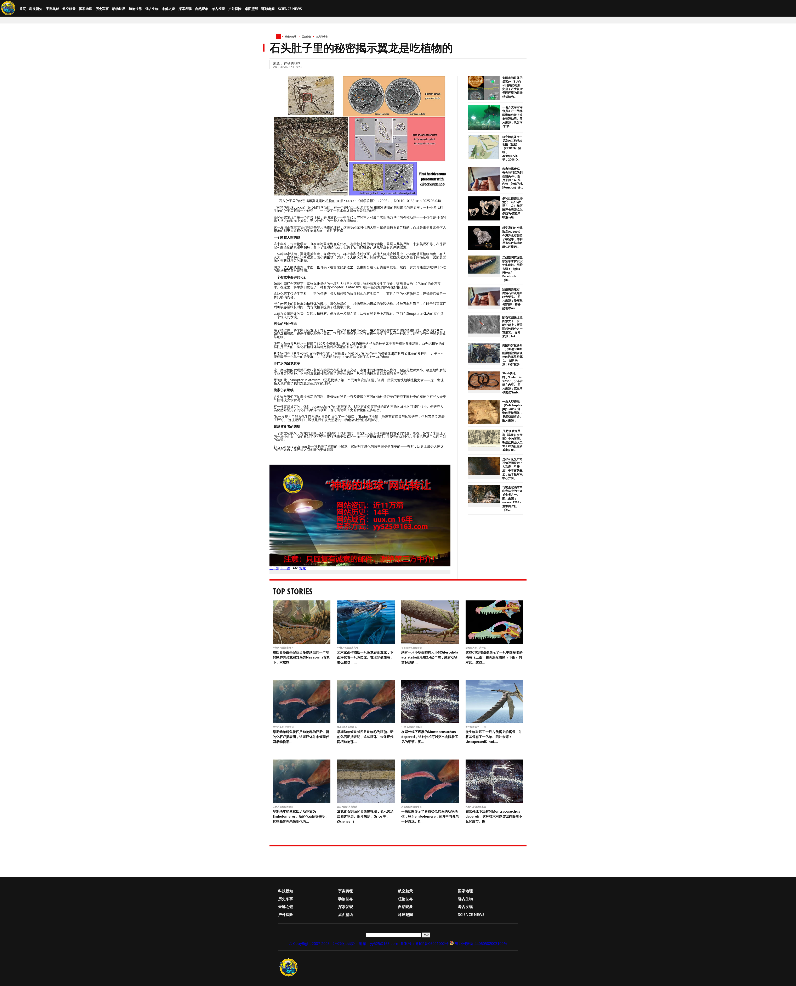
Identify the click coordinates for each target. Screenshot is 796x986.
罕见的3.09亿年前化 (284, 727)
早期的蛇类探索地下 (283, 647)
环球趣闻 (268, 8)
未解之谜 (168, 8)
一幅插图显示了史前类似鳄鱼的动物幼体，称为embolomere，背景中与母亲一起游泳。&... (430, 816)
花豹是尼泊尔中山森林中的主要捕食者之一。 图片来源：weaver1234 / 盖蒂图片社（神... (512, 498)
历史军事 (102, 8)
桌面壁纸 (251, 8)
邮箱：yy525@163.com (378, 943)
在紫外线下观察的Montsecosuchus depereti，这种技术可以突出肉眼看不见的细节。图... (429, 736)
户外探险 (234, 8)
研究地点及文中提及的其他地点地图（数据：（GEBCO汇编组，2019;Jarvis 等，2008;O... (512, 148)
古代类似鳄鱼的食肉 (283, 806)
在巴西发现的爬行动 (412, 647)
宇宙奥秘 (52, 8)
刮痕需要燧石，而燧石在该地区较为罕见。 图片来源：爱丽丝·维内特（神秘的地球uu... (512, 298)
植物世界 (135, 8)
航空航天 (69, 8)
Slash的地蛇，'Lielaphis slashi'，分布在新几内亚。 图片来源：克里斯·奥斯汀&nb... (512, 382)
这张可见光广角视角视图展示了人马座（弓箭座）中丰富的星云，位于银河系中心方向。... (512, 468)
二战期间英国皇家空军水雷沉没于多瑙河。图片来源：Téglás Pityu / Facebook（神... (512, 269)
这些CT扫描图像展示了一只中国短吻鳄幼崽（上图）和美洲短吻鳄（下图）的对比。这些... (494, 657)
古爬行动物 (322, 36)
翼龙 (302, 568)
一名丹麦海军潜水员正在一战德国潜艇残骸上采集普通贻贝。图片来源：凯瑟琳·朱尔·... (512, 116)
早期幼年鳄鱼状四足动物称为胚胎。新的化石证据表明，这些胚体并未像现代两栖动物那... (301, 736)
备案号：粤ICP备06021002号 (424, 943)
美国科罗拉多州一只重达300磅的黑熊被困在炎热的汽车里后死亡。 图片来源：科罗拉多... (512, 354)
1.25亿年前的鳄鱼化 (412, 727)
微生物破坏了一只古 (476, 727)
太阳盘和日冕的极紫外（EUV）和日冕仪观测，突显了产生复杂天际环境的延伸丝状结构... (512, 87)
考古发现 (218, 8)
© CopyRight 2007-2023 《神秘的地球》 (323, 943)
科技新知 (35, 8)
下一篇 (285, 568)
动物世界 (118, 8)
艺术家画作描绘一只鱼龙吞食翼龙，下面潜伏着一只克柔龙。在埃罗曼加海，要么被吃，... (365, 657)
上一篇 (274, 568)
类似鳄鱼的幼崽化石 (412, 806)
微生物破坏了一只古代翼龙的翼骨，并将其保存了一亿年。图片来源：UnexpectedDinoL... (494, 736)
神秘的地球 (290, 36)
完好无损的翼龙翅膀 (347, 806)
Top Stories (293, 591)
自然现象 (201, 8)
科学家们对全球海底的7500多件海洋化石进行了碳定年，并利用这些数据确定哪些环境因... (512, 237)
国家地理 (85, 8)
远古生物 (152, 8)
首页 (22, 8)
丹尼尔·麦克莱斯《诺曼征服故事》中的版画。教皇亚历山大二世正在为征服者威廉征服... (512, 440)
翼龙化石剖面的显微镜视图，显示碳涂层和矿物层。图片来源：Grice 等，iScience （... (365, 816)
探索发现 (185, 8)
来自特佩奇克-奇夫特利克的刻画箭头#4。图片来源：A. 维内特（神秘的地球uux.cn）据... (512, 178)
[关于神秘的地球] (289, 968)
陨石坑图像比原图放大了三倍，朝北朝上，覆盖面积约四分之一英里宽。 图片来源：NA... (512, 326)
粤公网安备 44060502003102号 (481, 943)
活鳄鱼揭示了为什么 (476, 647)
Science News (290, 8)
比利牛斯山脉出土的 (476, 806)
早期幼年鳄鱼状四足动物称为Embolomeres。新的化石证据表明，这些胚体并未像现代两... (301, 816)
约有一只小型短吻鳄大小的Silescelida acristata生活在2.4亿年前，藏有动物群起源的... (429, 657)
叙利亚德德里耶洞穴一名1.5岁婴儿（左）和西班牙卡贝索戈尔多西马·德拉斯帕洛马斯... (512, 207)
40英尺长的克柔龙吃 (348, 647)
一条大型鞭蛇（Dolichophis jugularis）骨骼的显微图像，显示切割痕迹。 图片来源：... (512, 411)
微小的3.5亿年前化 (347, 727)
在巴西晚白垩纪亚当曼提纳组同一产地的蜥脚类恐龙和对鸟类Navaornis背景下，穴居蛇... (301, 657)
